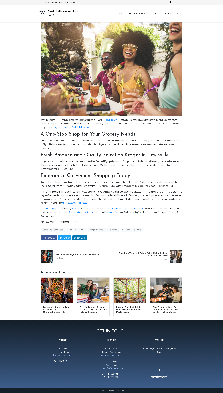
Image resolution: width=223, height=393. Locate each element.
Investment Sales (112, 212)
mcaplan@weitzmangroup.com (111, 355)
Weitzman (75, 208)
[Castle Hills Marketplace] (42, 13)
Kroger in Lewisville (61, 127)
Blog (178, 13)
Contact (167, 13)
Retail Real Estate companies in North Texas (125, 208)
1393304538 (76, 221)
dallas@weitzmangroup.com (63, 355)
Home (120, 13)
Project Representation (71, 212)
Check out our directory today (74, 202)
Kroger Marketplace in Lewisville (103, 230)
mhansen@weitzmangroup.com (111, 368)
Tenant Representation (91, 212)
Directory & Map (136, 13)
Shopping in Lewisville (131, 230)
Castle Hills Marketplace (63, 11)
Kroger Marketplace (112, 119)
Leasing (154, 13)
